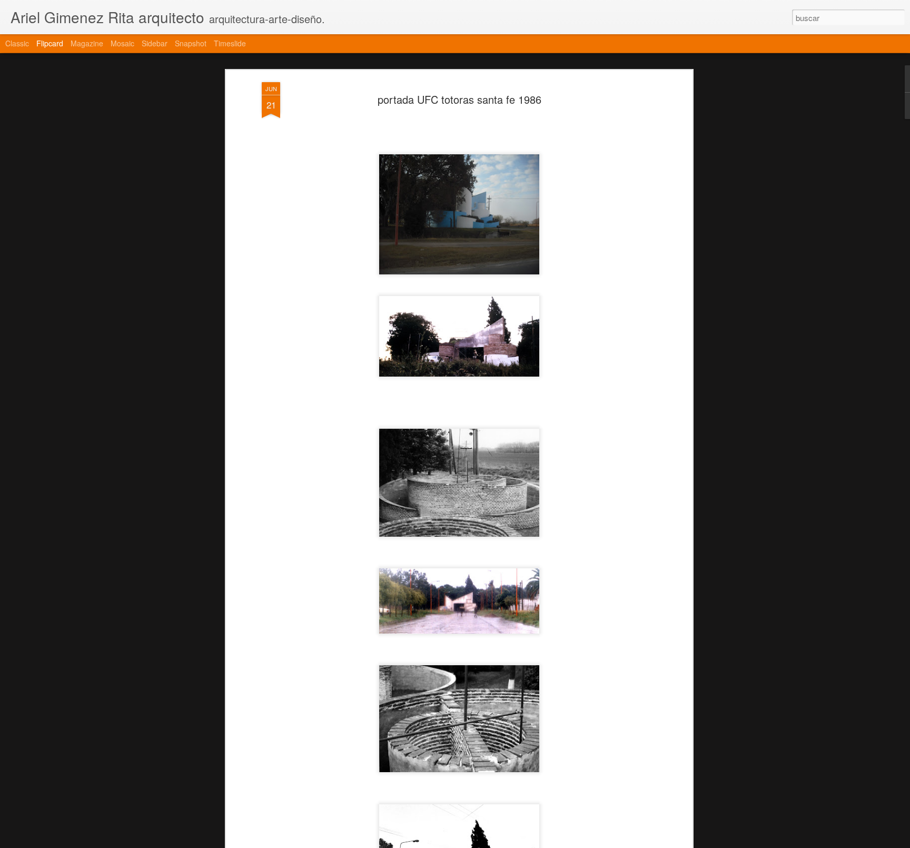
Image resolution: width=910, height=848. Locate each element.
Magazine (87, 43)
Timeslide (230, 43)
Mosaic (122, 43)
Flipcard (49, 43)
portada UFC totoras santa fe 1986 (459, 99)
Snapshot (190, 43)
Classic (17, 43)
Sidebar (154, 43)
